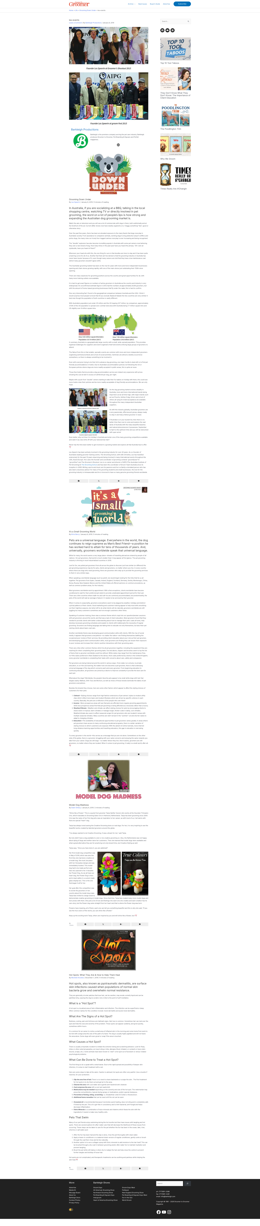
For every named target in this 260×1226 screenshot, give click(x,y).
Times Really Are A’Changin (173, 189)
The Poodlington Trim (170, 129)
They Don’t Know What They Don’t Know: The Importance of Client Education (175, 95)
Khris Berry (75, 534)
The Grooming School (89, 465)
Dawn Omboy (76, 808)
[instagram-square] (173, 30)
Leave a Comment (75, 23)
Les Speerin (75, 202)
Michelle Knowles (77, 978)
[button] (134, 4)
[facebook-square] (162, 30)
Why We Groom (167, 159)
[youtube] (167, 30)
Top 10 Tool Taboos (169, 63)
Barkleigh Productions (93, 23)
